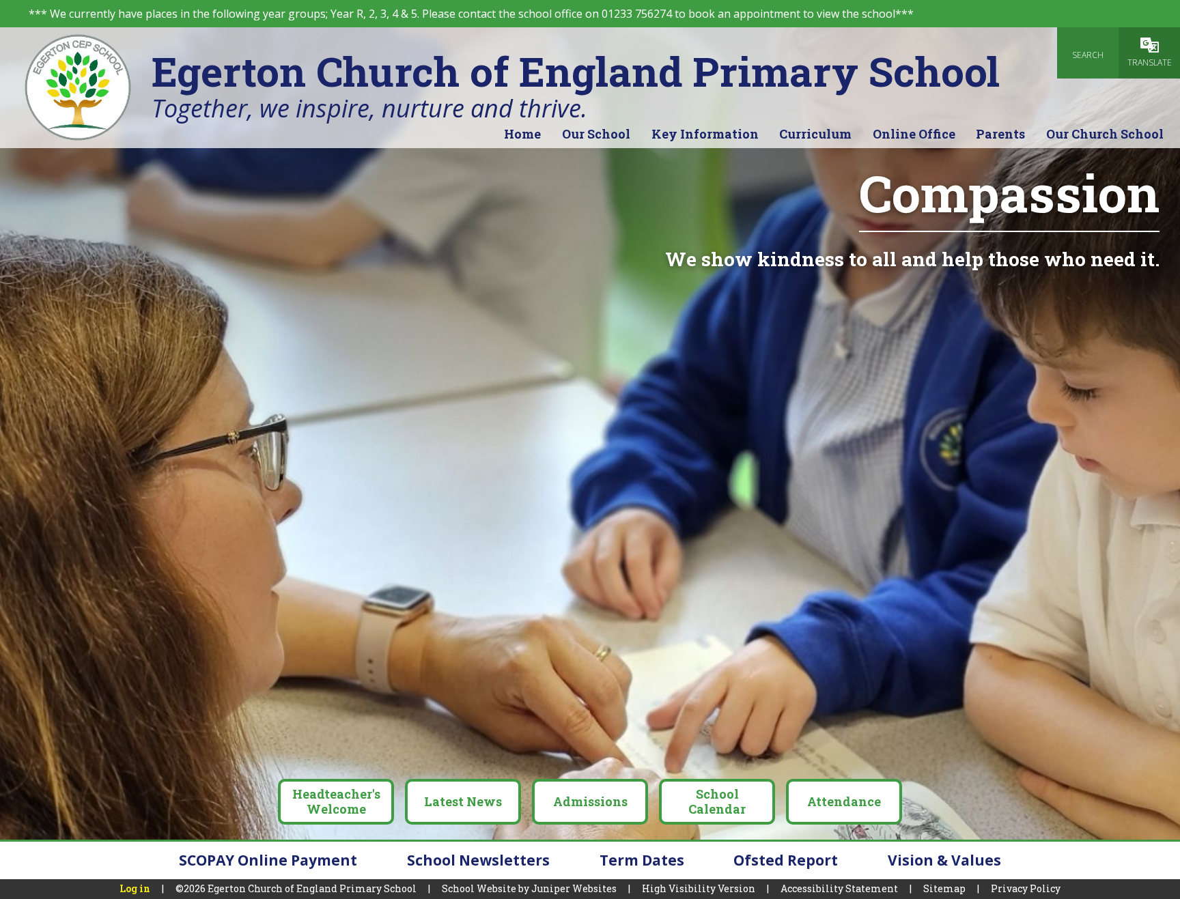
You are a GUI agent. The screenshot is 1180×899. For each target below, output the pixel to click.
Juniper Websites (574, 888)
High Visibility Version (698, 888)
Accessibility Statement (839, 888)
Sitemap (944, 888)
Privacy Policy (1025, 888)
